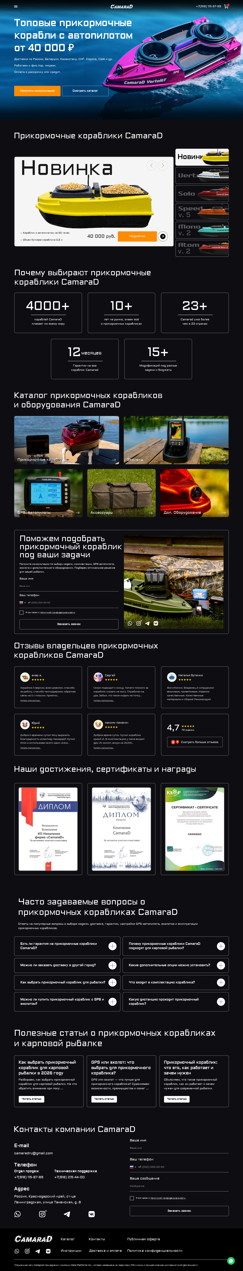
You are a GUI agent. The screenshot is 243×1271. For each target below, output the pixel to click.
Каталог (68, 1239)
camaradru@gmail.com (33, 1153)
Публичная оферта (143, 1239)
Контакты (97, 1239)
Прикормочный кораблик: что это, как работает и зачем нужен (190, 1068)
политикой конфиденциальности (57, 613)
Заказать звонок (69, 624)
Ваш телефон (29, 595)
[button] (37, 91)
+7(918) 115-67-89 (28, 1177)
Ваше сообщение (144, 1178)
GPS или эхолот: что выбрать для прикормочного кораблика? (121, 1068)
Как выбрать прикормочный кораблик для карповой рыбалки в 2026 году (47, 1068)
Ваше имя (26, 578)
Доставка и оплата (105, 1250)
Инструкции (71, 1250)
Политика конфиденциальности (154, 1250)
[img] (176, 440)
